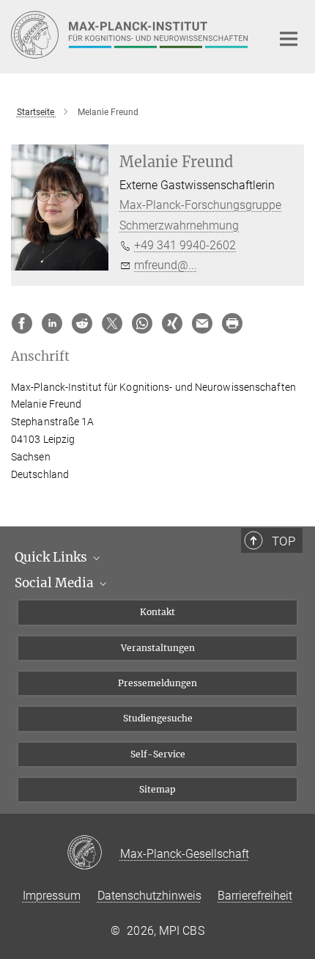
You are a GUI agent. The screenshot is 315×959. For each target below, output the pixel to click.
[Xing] (172, 323)
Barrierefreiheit (255, 896)
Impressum (52, 896)
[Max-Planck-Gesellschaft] (93, 853)
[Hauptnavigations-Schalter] (288, 39)
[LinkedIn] (52, 323)
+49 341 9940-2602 (185, 245)
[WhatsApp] (142, 323)
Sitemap (157, 789)
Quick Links (52, 557)
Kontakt (157, 611)
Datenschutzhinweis (149, 896)
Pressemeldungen (157, 682)
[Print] (232, 323)
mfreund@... (165, 265)
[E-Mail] (202, 323)
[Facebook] (22, 323)
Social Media (56, 583)
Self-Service (157, 754)
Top (283, 541)
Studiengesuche (158, 718)
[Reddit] (82, 323)
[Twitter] (112, 323)
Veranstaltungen (158, 647)
